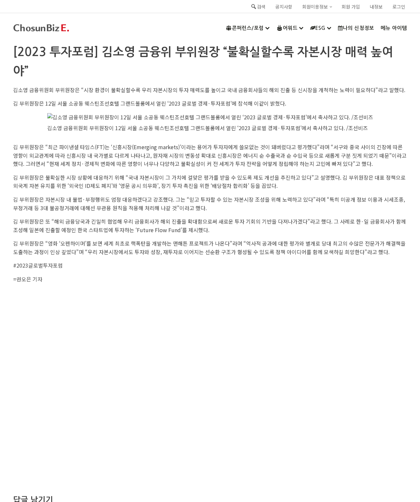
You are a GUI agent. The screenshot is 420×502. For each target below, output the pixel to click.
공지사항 (283, 6)
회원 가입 (351, 6)
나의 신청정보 (358, 28)
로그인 (398, 6)
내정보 (376, 6)
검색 (261, 6)
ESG (320, 28)
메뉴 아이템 (394, 28)
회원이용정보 (315, 6)
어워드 (290, 28)
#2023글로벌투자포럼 (38, 265)
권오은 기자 (29, 279)
